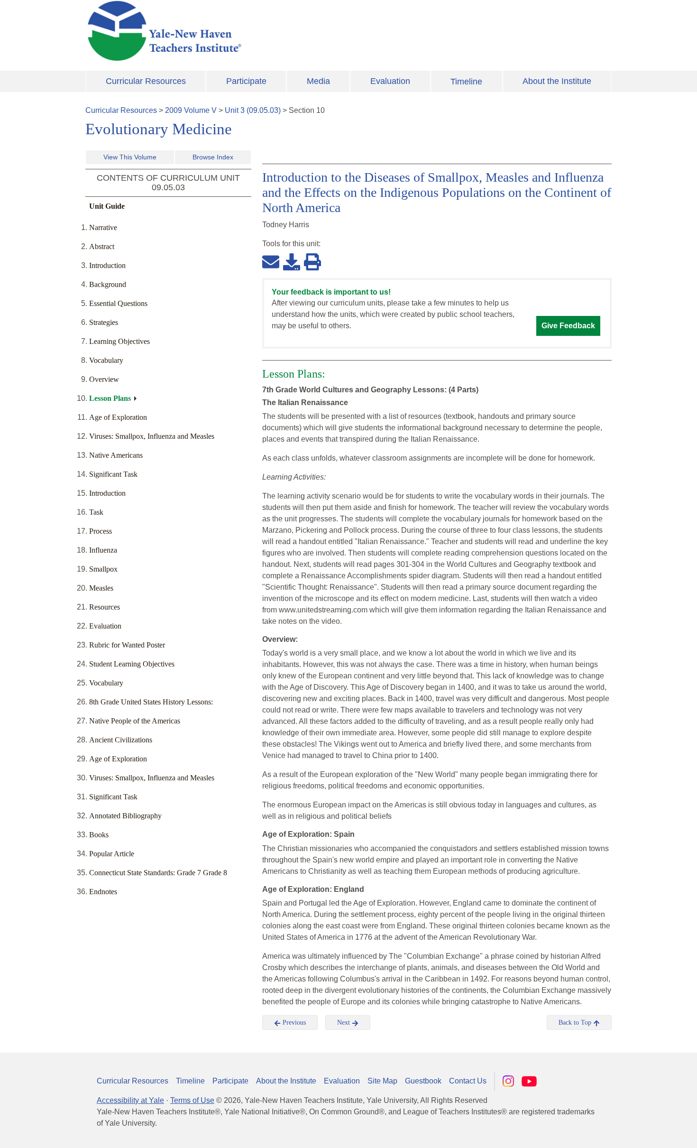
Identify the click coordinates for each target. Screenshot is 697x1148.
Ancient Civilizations (120, 740)
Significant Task (113, 474)
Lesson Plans (110, 398)
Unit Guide (107, 206)
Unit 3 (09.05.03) (253, 110)
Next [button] (344, 1022)
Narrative (103, 227)
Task (96, 512)
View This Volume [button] (129, 157)
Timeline (466, 81)
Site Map (382, 1081)
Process (100, 531)
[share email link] (270, 261)
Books (99, 835)
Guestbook (423, 1081)
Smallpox (103, 569)
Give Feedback (568, 326)
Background (107, 284)
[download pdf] (291, 261)
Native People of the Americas (134, 721)
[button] (642, 1131)
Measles (101, 588)
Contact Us (467, 1081)
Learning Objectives (119, 341)
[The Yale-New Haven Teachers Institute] (258, 31)
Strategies (103, 322)
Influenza (103, 550)
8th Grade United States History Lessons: (151, 702)
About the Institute (557, 81)
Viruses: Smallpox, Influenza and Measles (151, 436)
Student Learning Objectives (131, 664)
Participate (246, 81)
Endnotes (103, 892)
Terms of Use (192, 1100)
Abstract (101, 246)
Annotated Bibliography (125, 816)
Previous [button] (293, 1022)
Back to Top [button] (576, 1022)
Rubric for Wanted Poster (127, 645)
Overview (104, 379)
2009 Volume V (191, 110)
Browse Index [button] (213, 157)
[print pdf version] (312, 261)
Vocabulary (106, 360)
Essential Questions (118, 303)
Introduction (107, 265)
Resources (104, 607)
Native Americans (116, 455)
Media (318, 81)
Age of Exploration (118, 417)
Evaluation (390, 81)
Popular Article (111, 854)
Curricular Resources (146, 81)
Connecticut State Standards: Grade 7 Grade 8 (158, 873)
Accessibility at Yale (130, 1100)
